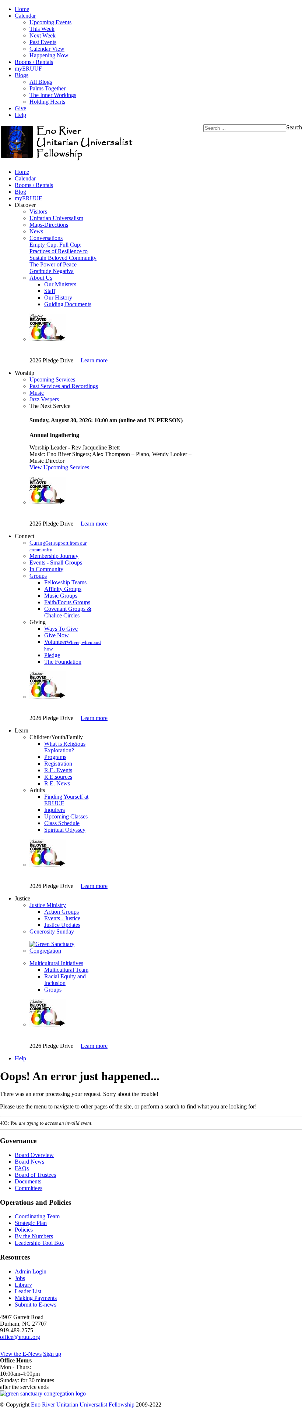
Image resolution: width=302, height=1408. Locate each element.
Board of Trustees (35, 1175)
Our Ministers (60, 284)
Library (23, 1285)
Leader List (28, 1291)
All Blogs (40, 82)
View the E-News (21, 1354)
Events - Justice (62, 918)
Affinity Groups (62, 589)
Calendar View (46, 49)
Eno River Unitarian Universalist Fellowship (82, 1404)
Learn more (94, 360)
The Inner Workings (52, 95)
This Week (42, 29)
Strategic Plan (31, 1223)
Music (36, 393)
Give (20, 108)
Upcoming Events (50, 22)
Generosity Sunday (51, 931)
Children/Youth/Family (56, 737)
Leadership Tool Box (39, 1243)
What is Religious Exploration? (64, 747)
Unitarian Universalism (56, 218)
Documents (28, 1181)
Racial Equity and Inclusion (65, 979)
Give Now (56, 635)
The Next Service (49, 406)
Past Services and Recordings (63, 386)
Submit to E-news (35, 1304)
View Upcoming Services (59, 467)
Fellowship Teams (65, 582)
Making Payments (36, 1298)
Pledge (52, 655)
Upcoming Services (52, 379)
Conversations (46, 238)
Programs (55, 757)
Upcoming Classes (66, 816)
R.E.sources (58, 777)
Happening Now (49, 55)
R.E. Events (58, 770)
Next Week (42, 35)
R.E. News (57, 783)
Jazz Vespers (44, 399)
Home (22, 9)
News (36, 231)
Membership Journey (53, 556)
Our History (58, 297)
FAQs (22, 1168)
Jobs (20, 1278)
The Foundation (62, 662)
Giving (37, 622)
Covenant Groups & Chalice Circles (67, 612)
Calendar (25, 15)
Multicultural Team (66, 970)
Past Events (42, 42)
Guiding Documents (67, 304)
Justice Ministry (47, 905)
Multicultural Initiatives (56, 963)
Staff (49, 291)
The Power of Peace (53, 264)
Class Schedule (62, 823)
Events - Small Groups (55, 562)
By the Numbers (34, 1236)
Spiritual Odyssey (64, 830)
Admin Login (30, 1271)
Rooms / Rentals (34, 62)
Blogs (21, 75)
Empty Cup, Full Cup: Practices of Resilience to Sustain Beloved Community (62, 251)
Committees (28, 1188)
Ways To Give (61, 629)
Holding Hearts (47, 101)
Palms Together (47, 88)
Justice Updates (62, 925)
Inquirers (54, 810)
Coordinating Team (37, 1216)
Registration (58, 763)
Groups (38, 576)
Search (294, 127)
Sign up (52, 1354)
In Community (46, 569)
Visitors (38, 211)
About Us (40, 278)
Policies (24, 1229)
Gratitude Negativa (51, 271)
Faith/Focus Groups (67, 602)
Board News (29, 1161)
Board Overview (34, 1155)
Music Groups (60, 595)
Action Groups (61, 912)
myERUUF (28, 68)
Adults (37, 790)
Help (20, 115)
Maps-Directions (48, 225)
